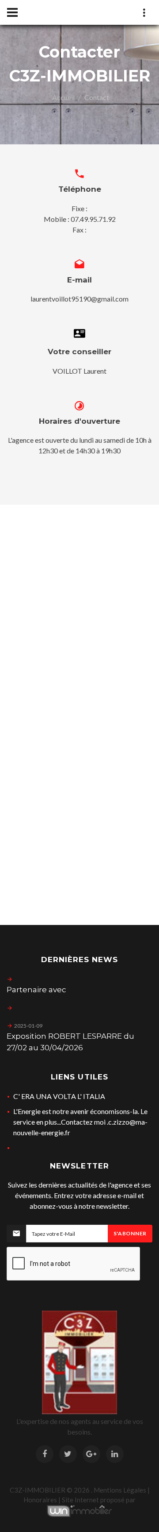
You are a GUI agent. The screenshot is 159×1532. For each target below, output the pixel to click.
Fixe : (79, 208)
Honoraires (40, 1500)
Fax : (79, 229)
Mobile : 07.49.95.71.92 (80, 219)
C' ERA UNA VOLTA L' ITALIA (59, 1096)
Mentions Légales (120, 1490)
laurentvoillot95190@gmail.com (79, 298)
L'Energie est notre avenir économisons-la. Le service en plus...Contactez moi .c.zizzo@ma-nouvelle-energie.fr (80, 1122)
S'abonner (130, 1233)
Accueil (63, 97)
